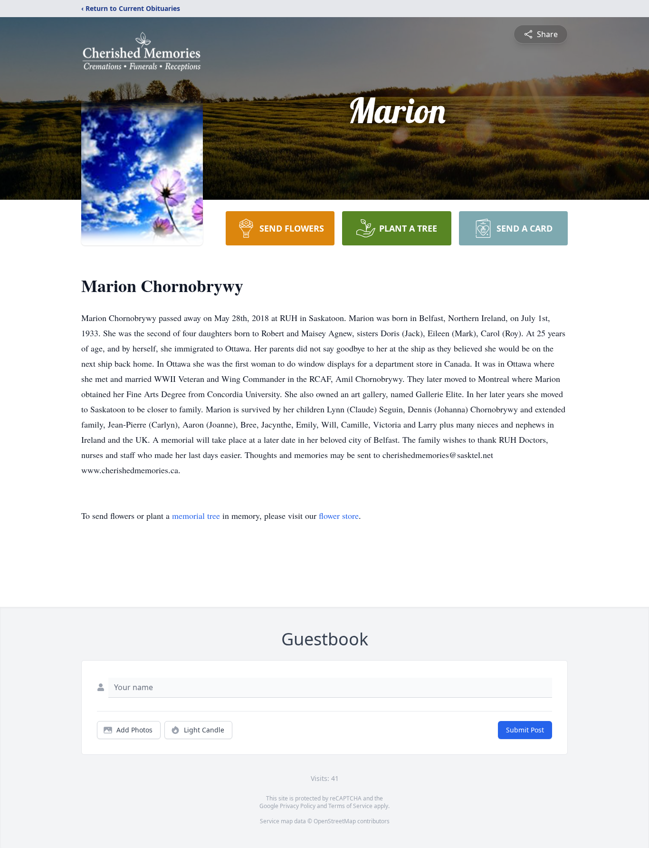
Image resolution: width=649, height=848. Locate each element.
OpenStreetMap (335, 821)
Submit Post (525, 729)
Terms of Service (350, 806)
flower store (339, 515)
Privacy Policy (297, 806)
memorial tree (196, 515)
